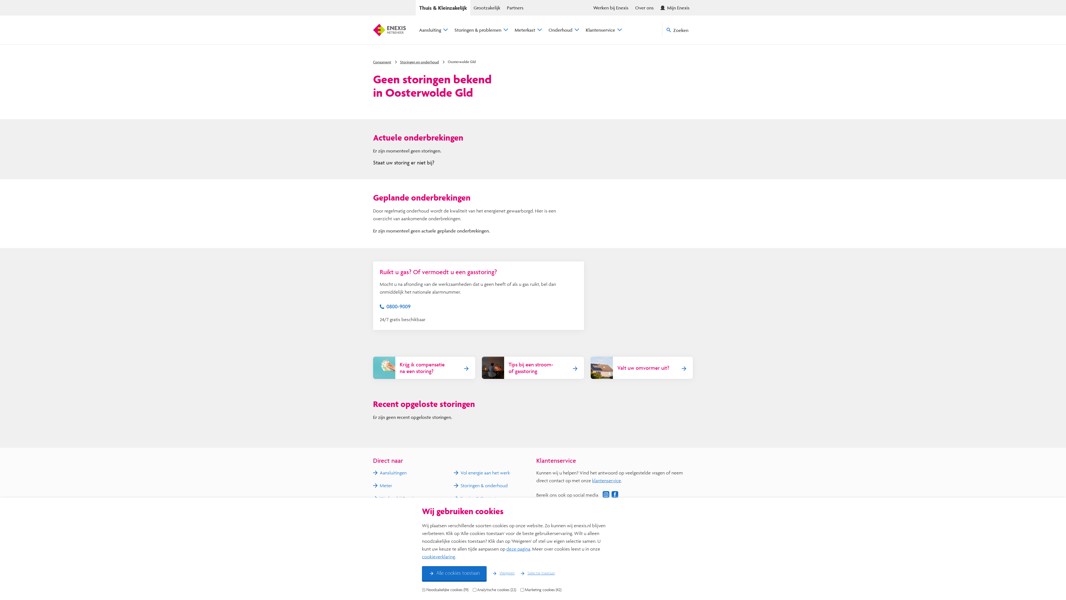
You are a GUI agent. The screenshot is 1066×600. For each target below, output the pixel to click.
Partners (515, 8)
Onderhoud (560, 30)
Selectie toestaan (541, 573)
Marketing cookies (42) (543, 590)
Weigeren (507, 573)
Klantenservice (600, 30)
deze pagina (518, 549)
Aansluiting (430, 30)
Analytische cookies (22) (496, 590)
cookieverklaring (438, 556)
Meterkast (525, 30)
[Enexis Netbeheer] (389, 30)
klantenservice (606, 480)
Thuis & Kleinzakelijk (443, 7)
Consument (382, 62)
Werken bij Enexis (610, 8)
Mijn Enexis (678, 8)
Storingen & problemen (477, 30)
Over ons (644, 8)
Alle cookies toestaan (458, 573)
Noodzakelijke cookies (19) (447, 590)
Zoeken (680, 30)
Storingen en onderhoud (419, 62)
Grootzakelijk (487, 8)
